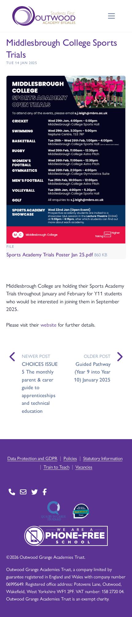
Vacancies (84, 466)
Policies (70, 458)
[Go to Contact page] (12, 492)
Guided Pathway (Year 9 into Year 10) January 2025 (92, 371)
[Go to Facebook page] (45, 492)
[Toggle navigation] (111, 16)
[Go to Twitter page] (34, 492)
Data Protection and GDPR (32, 458)
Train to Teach (56, 466)
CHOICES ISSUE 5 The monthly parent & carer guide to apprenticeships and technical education (40, 387)
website (49, 324)
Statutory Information (102, 458)
